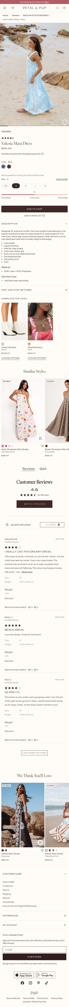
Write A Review (34, 504)
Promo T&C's (42, 998)
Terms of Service (13, 998)
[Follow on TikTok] (47, 983)
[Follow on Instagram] (30, 983)
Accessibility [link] (8, 902)
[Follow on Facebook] (22, 983)
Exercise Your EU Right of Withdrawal (20, 906)
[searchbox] (24, 524)
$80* (47, 2)
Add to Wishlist (33, 215)
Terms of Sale (29, 998)
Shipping (7, 894)
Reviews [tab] (28, 469)
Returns (6, 898)
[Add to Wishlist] (42, 446)
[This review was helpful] (29, 607)
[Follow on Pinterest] (39, 983)
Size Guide (62, 179)
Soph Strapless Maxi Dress (14, 452)
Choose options (10, 358)
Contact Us (8, 886)
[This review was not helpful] (35, 607)
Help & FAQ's (8, 882)
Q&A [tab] (43, 469)
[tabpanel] (34, 419)
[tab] (34, 371)
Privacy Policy (57, 998)
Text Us (6, 890)
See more (9, 598)
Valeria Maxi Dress (10, 857)
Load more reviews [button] (34, 752)
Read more (27, 571)
